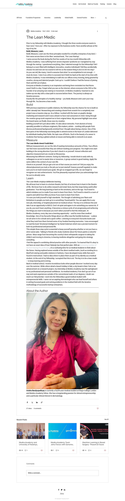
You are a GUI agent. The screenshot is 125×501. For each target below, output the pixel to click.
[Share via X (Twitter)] (32, 402)
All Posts (19, 17)
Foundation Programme (33, 17)
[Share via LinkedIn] (37, 402)
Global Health (69, 17)
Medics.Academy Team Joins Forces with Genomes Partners (62, 443)
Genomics (47, 17)
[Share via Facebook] (27, 402)
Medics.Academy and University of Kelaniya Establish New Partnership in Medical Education (30, 443)
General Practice (82, 17)
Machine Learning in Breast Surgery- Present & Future (93, 443)
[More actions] (97, 31)
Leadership (57, 17)
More (92, 17)
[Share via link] (42, 402)
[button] (93, 4)
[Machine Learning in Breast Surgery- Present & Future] (94, 431)
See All (106, 419)
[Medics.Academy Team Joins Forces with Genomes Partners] (62, 431)
